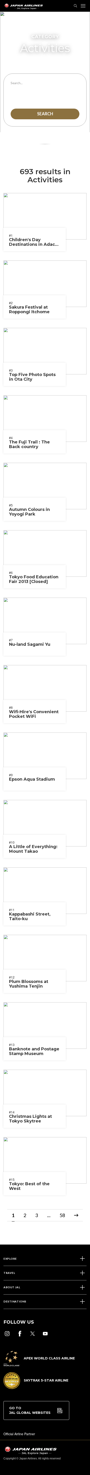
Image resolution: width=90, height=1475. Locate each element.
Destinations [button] (14, 1301)
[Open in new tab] (7, 1333)
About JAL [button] (11, 1287)
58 (62, 1215)
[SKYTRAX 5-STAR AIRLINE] (35, 1387)
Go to (30, 1410)
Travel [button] (9, 1273)
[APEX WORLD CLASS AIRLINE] (39, 1364)
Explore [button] (10, 1258)
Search (45, 113)
